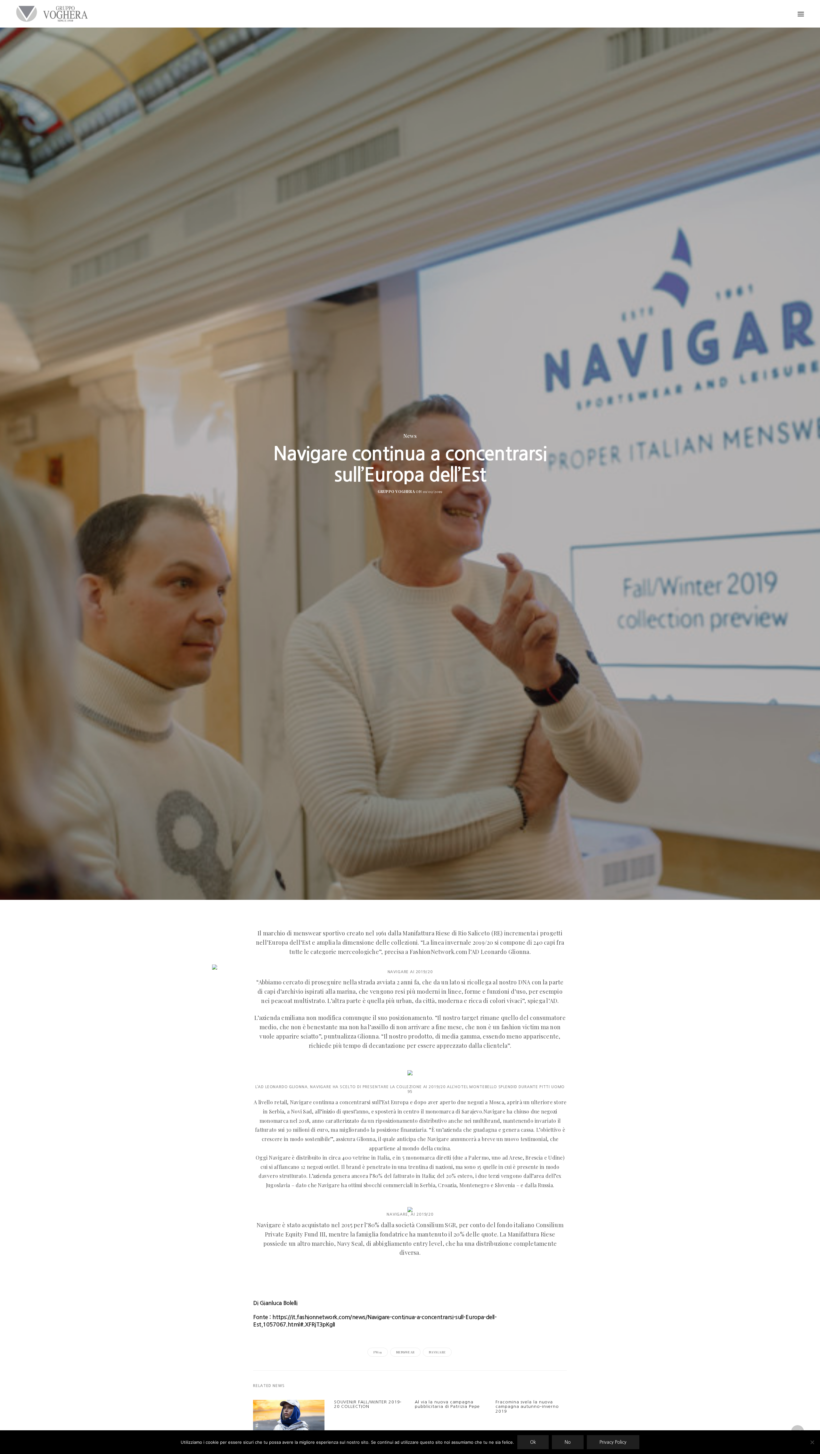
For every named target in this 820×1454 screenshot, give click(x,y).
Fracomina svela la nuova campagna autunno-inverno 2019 (527, 1406)
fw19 (377, 1352)
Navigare (437, 1352)
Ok (533, 1442)
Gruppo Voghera (396, 491)
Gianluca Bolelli (278, 1303)
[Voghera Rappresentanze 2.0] (53, 14)
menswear (405, 1352)
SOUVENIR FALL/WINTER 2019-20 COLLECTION (368, 1404)
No (568, 1442)
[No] (812, 1442)
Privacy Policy (613, 1442)
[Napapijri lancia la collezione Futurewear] (288, 1419)
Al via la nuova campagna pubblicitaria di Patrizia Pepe (447, 1404)
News (410, 436)
